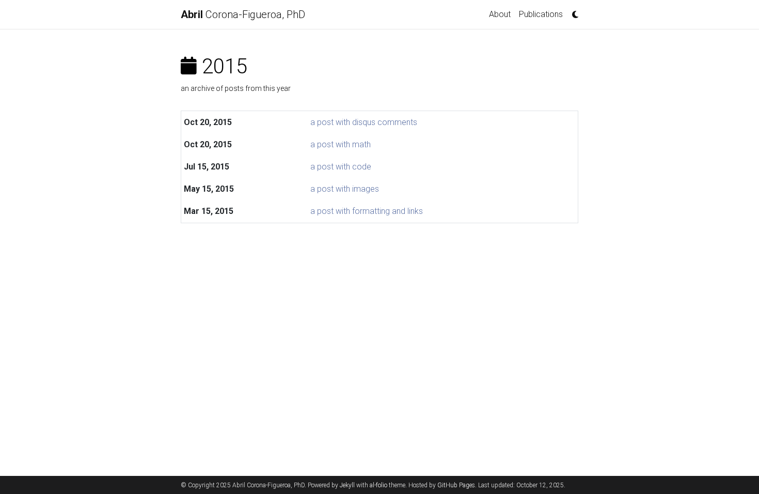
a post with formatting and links (366, 211)
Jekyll (347, 485)
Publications (541, 14)
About (500, 14)
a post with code (340, 167)
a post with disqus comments (363, 122)
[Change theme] (572, 11)
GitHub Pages (456, 485)
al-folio (378, 485)
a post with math (340, 144)
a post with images (344, 189)
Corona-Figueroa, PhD (243, 14)
